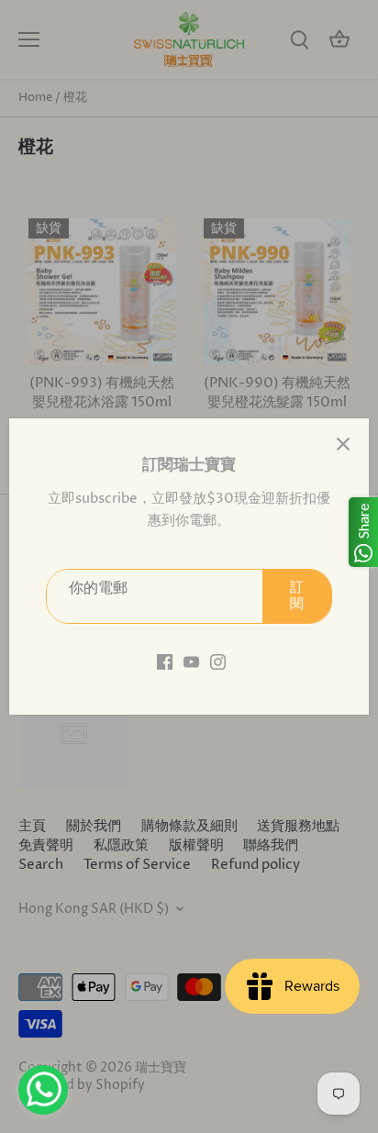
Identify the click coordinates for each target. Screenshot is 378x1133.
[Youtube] (191, 661)
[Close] (343, 444)
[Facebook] (164, 661)
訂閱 (297, 596)
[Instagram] (218, 661)
